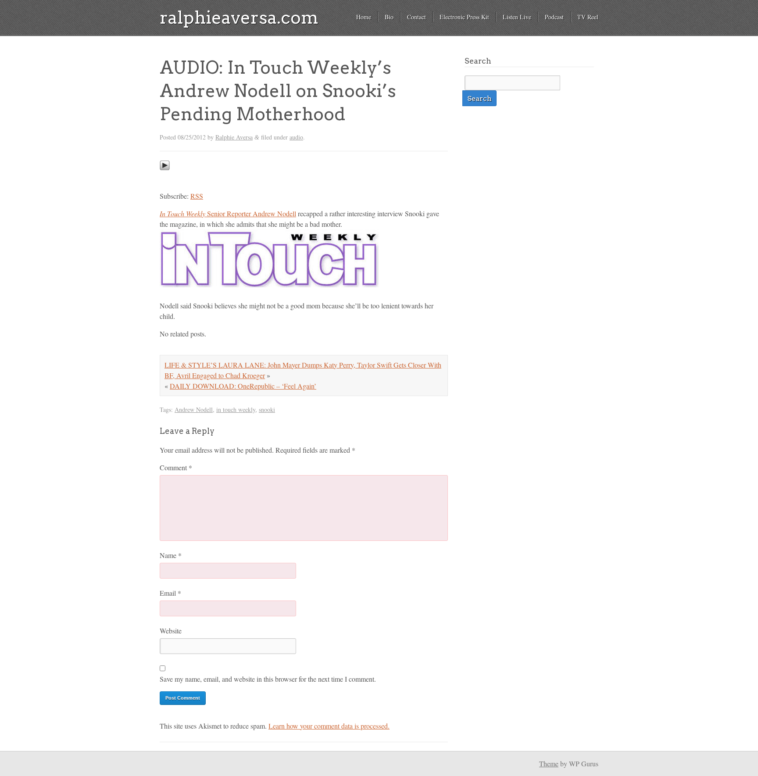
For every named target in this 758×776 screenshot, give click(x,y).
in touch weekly (235, 409)
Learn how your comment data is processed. (329, 725)
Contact (416, 17)
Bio (389, 17)
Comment (176, 467)
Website (171, 630)
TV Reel (587, 17)
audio (296, 137)
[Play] (165, 178)
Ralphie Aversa (234, 137)
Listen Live (517, 17)
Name (171, 555)
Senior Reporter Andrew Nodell (228, 213)
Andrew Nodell (194, 409)
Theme (548, 763)
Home (363, 17)
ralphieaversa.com (239, 17)
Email (170, 592)
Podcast (554, 17)
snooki (267, 409)
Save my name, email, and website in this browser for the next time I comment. (268, 678)
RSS (196, 195)
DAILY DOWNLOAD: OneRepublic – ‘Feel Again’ (243, 385)
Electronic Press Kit (464, 17)
